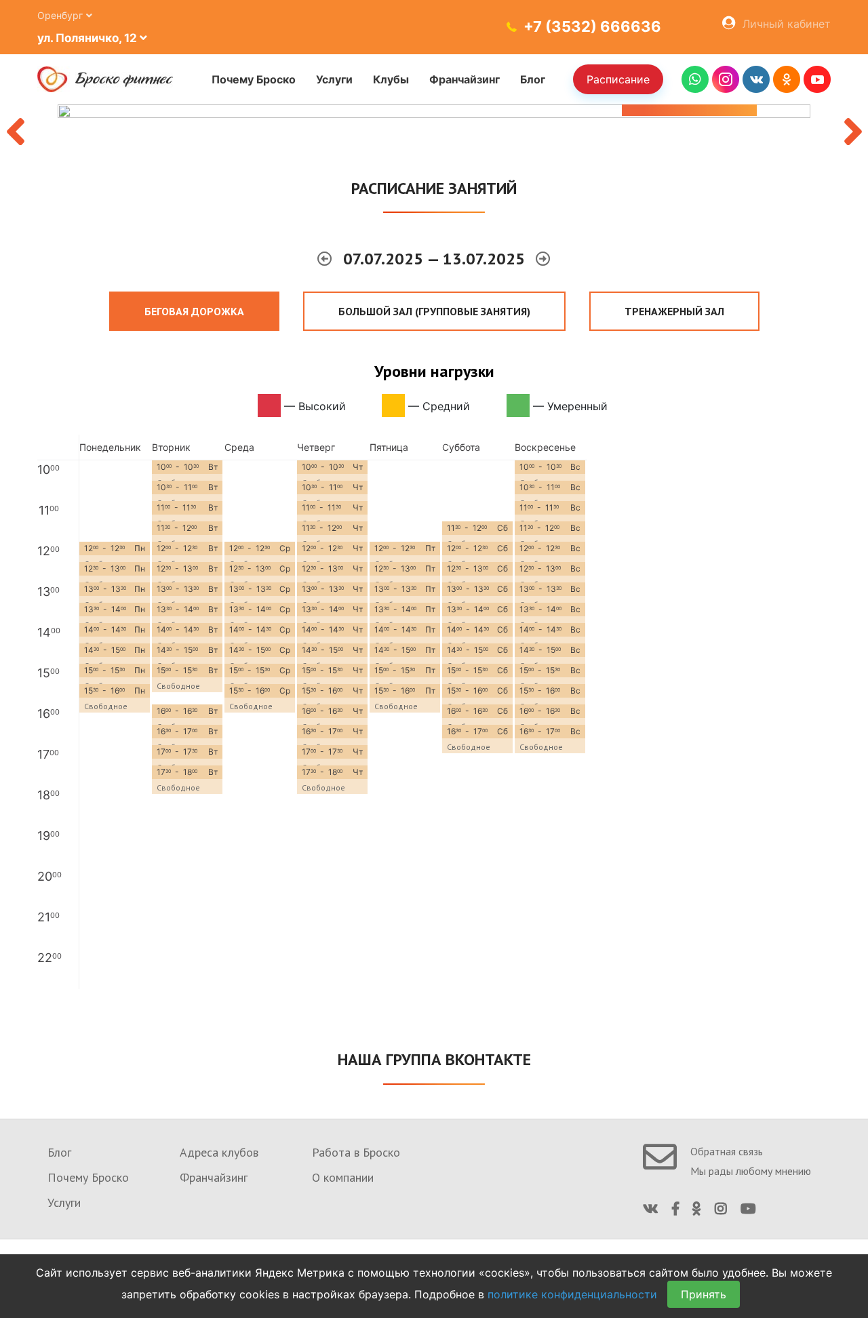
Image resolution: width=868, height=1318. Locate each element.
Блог (532, 79)
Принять (703, 1294)
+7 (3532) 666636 (592, 26)
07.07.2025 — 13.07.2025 (436, 258)
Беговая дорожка (194, 311)
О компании (343, 1177)
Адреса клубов (219, 1152)
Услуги (334, 79)
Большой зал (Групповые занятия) (434, 311)
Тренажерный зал (674, 311)
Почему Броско (254, 79)
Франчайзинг (464, 79)
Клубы (391, 79)
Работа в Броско (356, 1152)
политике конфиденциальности (572, 1294)
